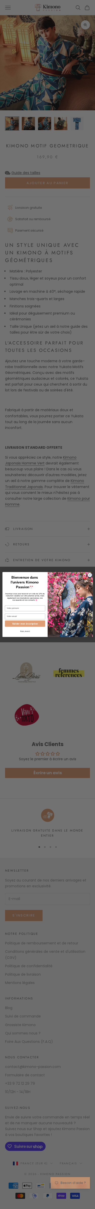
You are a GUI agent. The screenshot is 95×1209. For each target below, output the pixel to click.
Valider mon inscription (25, 623)
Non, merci (25, 631)
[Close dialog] (90, 575)
